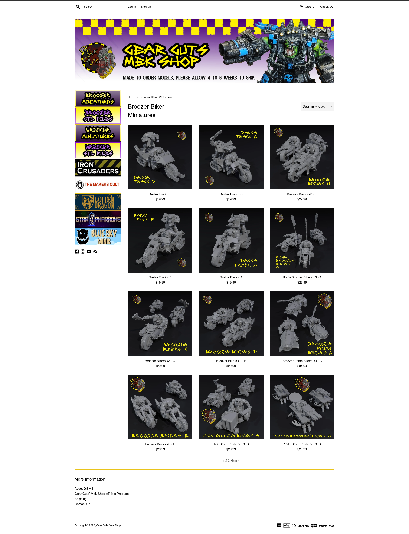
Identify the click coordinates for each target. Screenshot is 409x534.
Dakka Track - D (160, 194)
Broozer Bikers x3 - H (302, 194)
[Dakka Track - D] (160, 157)
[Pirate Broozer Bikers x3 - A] (302, 407)
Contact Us (82, 503)
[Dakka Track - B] (160, 240)
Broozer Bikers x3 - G (160, 360)
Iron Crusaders (98, 167)
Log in (132, 6)
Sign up (146, 6)
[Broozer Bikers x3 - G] (160, 323)
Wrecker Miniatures (98, 133)
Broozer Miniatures (98, 98)
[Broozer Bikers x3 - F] (231, 323)
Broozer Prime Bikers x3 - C (302, 360)
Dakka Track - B (160, 277)
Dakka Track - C (231, 194)
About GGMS (84, 488)
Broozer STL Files (98, 115)
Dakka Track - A (231, 277)
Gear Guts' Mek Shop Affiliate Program (102, 493)
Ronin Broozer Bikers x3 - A (302, 277)
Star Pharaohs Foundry (98, 219)
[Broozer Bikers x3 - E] (160, 407)
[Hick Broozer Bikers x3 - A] (231, 407)
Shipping (80, 498)
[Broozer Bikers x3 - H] (302, 157)
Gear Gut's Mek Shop (108, 525)
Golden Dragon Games (98, 202)
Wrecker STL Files (98, 150)
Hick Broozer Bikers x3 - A (231, 444)
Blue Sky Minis (98, 236)
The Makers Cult (98, 184)
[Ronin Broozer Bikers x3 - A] (302, 240)
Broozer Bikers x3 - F (231, 360)
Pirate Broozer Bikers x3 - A (302, 444)
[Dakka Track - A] (231, 240)
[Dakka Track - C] (231, 157)
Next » (235, 460)
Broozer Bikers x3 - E (160, 444)
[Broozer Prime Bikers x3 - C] (302, 323)
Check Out (327, 6)
